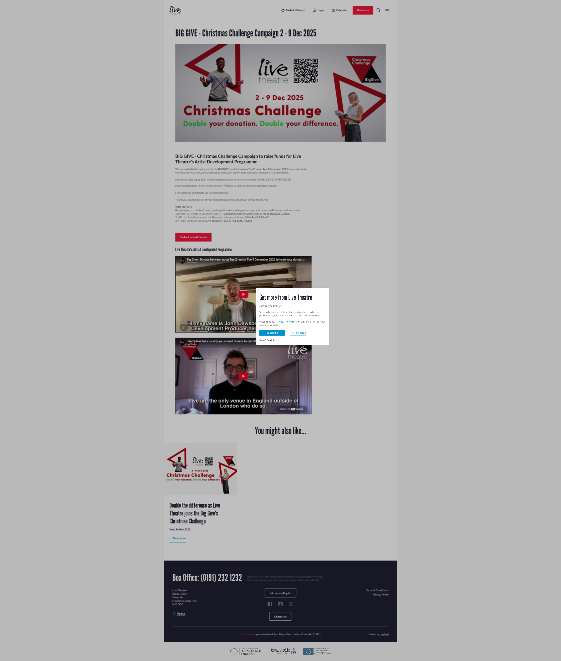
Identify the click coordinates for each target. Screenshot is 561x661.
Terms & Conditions (268, 340)
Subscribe (272, 332)
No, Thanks (299, 332)
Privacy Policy (284, 321)
